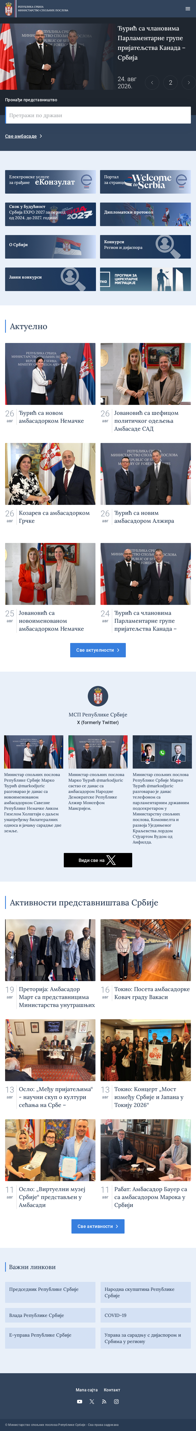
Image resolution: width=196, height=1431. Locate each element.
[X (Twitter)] (92, 1402)
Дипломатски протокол (145, 212)
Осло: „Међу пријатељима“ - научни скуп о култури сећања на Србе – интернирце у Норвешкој (50, 1064)
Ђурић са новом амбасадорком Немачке (50, 388)
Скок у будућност (50, 212)
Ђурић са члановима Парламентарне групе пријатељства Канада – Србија (98, 57)
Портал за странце (145, 179)
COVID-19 (115, 1315)
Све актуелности (95, 650)
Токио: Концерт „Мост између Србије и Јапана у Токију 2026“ (146, 1064)
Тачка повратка (145, 277)
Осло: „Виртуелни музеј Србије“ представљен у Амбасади (50, 1164)
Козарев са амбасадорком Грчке (50, 488)
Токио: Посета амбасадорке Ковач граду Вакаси (146, 964)
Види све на (92, 860)
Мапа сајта (87, 1390)
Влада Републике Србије (36, 1315)
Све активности (95, 1226)
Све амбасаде (21, 136)
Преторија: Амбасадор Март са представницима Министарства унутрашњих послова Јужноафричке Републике (50, 964)
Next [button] (189, 82)
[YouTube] (80, 1402)
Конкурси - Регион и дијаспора (145, 244)
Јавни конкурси (50, 277)
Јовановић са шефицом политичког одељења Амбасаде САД (146, 388)
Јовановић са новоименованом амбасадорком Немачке (50, 588)
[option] (98, 57)
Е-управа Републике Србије (40, 1335)
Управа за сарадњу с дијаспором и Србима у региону (143, 1338)
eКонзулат (50, 179)
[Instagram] (116, 1402)
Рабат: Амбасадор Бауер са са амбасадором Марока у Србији (146, 1164)
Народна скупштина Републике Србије (140, 1292)
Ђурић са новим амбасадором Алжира (146, 488)
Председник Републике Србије (44, 1289)
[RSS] (104, 1402)
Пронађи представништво (31, 99)
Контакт (112, 1390)
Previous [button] (152, 82)
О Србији (50, 244)
